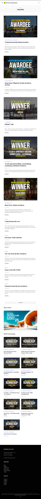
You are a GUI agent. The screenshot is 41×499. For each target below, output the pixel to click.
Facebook (5, 479)
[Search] (38, 2)
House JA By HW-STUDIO (12, 270)
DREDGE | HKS (9, 124)
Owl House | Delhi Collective (13, 237)
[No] (39, 495)
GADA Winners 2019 (8, 122)
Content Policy (6, 467)
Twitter (5, 484)
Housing (6, 219)
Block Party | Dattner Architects (14, 205)
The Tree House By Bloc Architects (15, 254)
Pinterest (5, 483)
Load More (20, 302)
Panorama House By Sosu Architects (16, 286)
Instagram (5, 480)
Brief (4, 465)
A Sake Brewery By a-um (12, 221)
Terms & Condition (7, 470)
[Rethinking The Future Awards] (10, 3)
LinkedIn (5, 481)
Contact (5, 471)
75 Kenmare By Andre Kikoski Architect (17, 42)
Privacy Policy (6, 469)
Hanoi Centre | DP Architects (10, 434)
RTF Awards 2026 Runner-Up (9, 349)
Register (5, 466)
